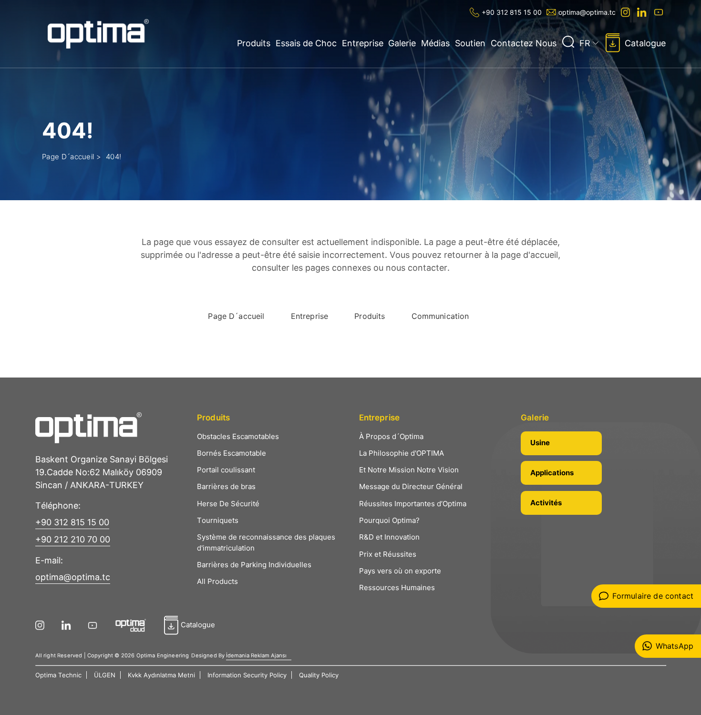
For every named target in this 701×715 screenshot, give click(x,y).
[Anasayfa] (98, 34)
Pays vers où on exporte (400, 570)
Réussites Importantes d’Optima (412, 503)
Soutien (470, 43)
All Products (217, 581)
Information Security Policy (247, 675)
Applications (552, 472)
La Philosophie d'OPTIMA (401, 453)
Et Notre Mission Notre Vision (409, 469)
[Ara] (568, 42)
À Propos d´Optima (391, 436)
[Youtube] (660, 12)
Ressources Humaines (397, 587)
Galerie (402, 43)
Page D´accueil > (71, 156)
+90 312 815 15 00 (512, 12)
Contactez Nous (524, 43)
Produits (253, 43)
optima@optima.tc (587, 12)
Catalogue (645, 43)
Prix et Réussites (387, 554)
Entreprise (362, 43)
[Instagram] (626, 12)
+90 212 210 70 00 (72, 539)
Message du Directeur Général (411, 486)
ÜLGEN (104, 675)
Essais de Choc (306, 43)
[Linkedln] (643, 12)
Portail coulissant (226, 469)
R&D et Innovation (389, 536)
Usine (540, 442)
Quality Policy (319, 675)
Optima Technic (58, 675)
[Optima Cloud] (134, 625)
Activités (546, 502)
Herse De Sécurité (228, 503)
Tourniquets (217, 520)
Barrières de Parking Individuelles (254, 564)
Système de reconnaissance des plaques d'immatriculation (266, 542)
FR (584, 43)
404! (113, 156)
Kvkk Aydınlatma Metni (161, 675)
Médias (435, 43)
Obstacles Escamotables (238, 436)
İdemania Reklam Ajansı (256, 655)
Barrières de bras (226, 486)
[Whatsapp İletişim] (668, 646)
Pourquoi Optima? (389, 520)
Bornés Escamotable (231, 453)
